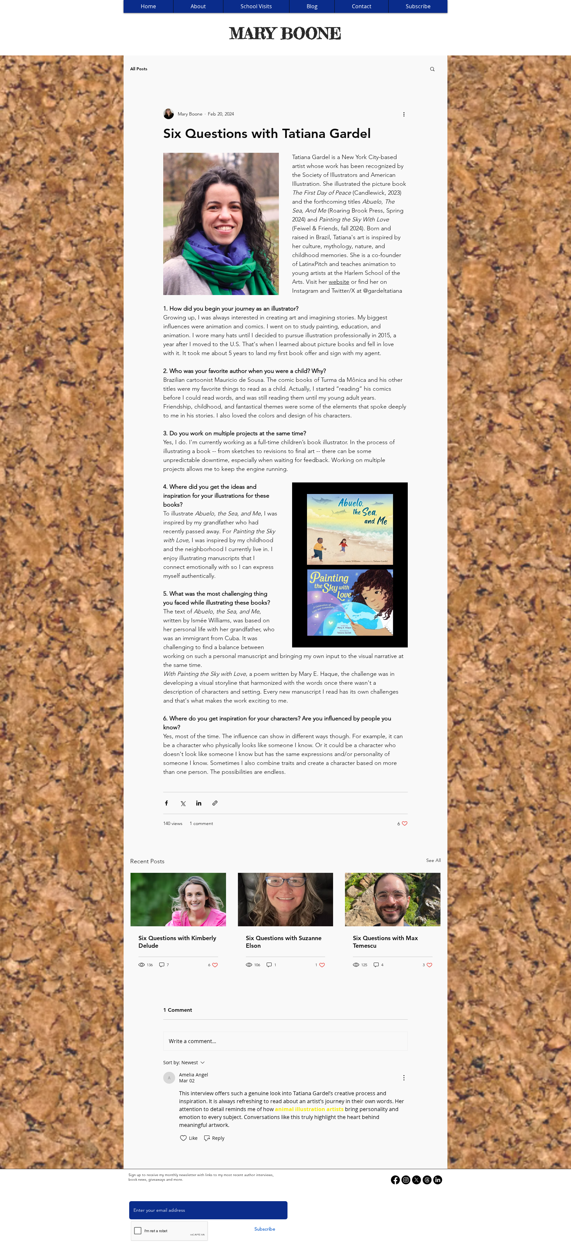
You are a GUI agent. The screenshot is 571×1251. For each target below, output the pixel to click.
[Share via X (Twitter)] (182, 803)
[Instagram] (405, 1179)
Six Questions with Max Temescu (385, 941)
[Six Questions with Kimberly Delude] (178, 899)
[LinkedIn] (437, 1179)
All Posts (138, 68)
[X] (416, 1179)
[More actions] (404, 114)
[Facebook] (395, 1179)
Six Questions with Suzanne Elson (284, 941)
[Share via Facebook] (166, 803)
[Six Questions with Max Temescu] (392, 899)
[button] (432, 68)
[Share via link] (215, 803)
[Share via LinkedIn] (199, 803)
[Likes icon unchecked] (183, 1138)
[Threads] (427, 1179)
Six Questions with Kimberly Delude (177, 941)
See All (433, 860)
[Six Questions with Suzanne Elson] (285, 899)
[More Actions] (404, 1078)
